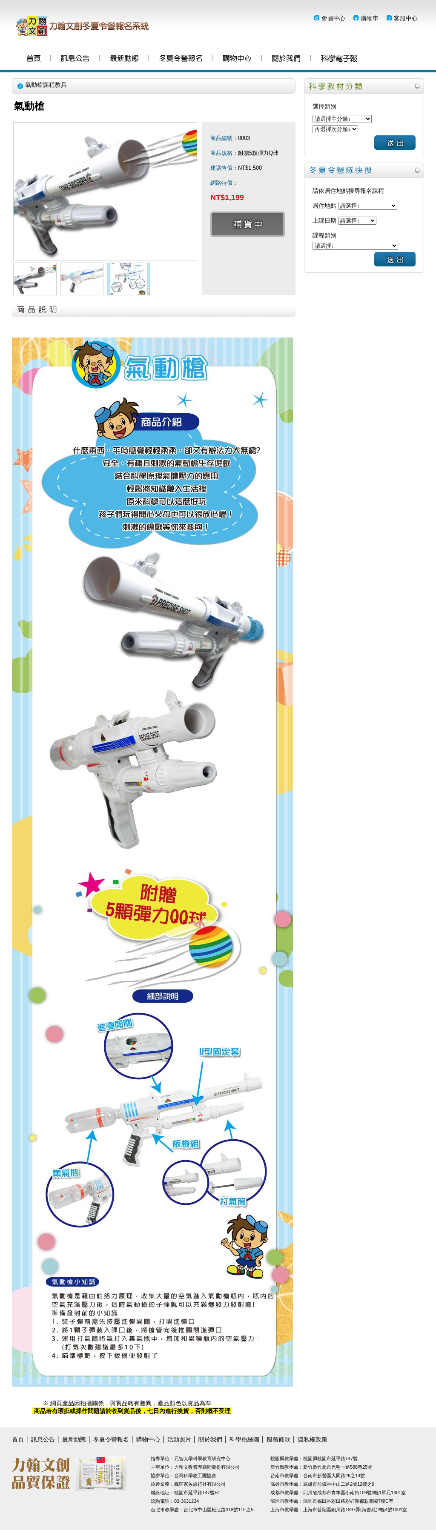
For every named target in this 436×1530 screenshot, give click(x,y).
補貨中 (247, 224)
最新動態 (124, 59)
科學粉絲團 (339, 59)
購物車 (370, 18)
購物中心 (237, 59)
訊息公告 (75, 59)
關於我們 (286, 59)
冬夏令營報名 (180, 59)
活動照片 (179, 1439)
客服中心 (406, 18)
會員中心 (333, 18)
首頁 (33, 59)
